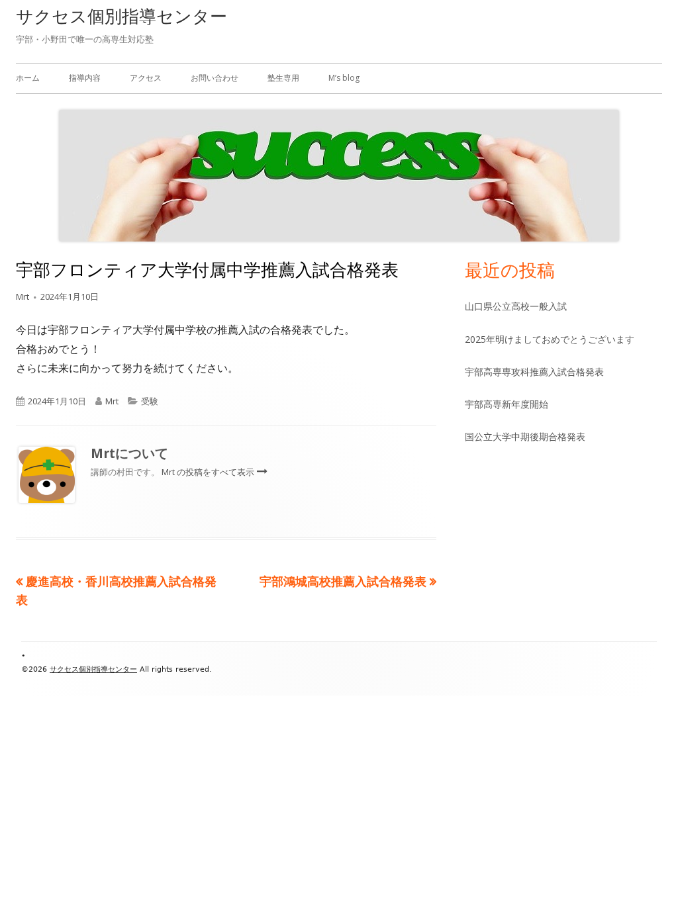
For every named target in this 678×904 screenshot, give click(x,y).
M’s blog (344, 77)
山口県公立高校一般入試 (516, 306)
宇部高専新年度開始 (506, 404)
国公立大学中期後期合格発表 (525, 436)
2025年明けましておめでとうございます (549, 339)
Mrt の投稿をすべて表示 (209, 472)
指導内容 (85, 77)
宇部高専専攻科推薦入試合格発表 (534, 371)
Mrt (22, 296)
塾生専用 (283, 77)
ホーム (28, 77)
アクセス (146, 77)
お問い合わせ (214, 77)
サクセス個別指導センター (121, 16)
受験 (149, 401)
